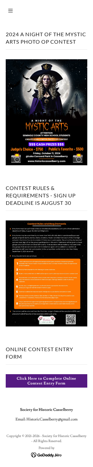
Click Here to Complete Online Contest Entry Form (46, 381)
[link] (46, 454)
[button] (15, 10)
